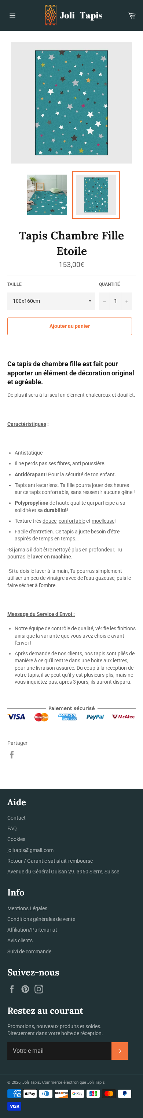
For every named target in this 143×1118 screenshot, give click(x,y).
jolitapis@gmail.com (30, 850)
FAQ (12, 828)
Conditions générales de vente (41, 919)
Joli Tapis (31, 1082)
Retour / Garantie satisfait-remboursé (50, 861)
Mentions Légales (27, 908)
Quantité (109, 284)
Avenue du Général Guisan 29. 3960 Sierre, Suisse (63, 872)
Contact (16, 818)
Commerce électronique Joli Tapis (73, 1082)
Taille (14, 284)
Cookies (16, 839)
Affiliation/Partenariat (32, 930)
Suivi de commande (29, 951)
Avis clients (20, 940)
